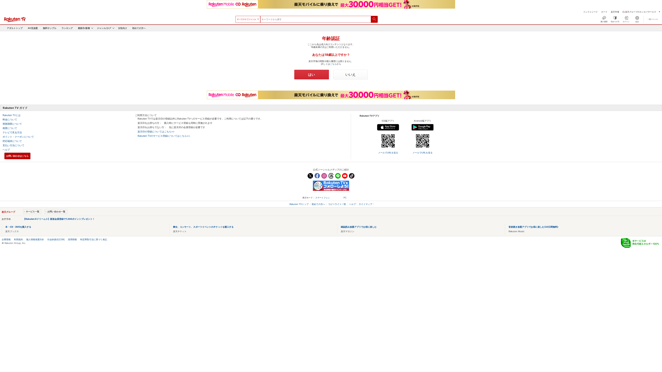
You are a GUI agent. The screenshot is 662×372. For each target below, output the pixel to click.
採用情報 (72, 239)
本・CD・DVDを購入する (18, 226)
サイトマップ (365, 204)
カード (604, 12)
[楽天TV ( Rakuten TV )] (15, 21)
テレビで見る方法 (12, 132)
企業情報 (6, 239)
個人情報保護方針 (35, 239)
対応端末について (12, 141)
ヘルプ (6, 149)
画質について (10, 128)
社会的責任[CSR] (56, 239)
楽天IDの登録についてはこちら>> (156, 131)
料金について (10, 119)
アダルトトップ (15, 28)
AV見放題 (33, 28)
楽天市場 (615, 12)
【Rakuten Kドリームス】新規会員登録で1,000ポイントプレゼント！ (59, 219)
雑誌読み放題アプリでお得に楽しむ (359, 226)
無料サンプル (49, 28)
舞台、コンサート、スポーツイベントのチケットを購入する (203, 226)
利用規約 (18, 239)
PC (345, 197)
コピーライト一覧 (337, 204)
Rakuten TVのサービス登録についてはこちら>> (164, 135)
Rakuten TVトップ (299, 204)
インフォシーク (590, 12)
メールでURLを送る (388, 152)
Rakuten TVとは (12, 115)
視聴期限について (12, 123)
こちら (333, 64)
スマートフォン (322, 197)
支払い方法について (13, 145)
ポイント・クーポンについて (18, 136)
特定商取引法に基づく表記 (93, 239)
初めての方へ (139, 28)
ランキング (67, 28)
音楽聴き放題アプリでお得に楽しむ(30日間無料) (533, 226)
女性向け (122, 28)
